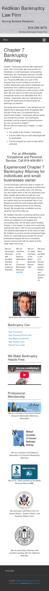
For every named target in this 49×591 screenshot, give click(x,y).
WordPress (35, 583)
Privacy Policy (9, 571)
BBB (29, 267)
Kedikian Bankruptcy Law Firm (27, 580)
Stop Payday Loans (16, 341)
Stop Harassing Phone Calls (20, 335)
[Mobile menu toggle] (44, 39)
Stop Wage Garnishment (18, 338)
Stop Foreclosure (15, 332)
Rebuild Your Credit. (16, 345)
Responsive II (14, 583)
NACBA (19, 272)
